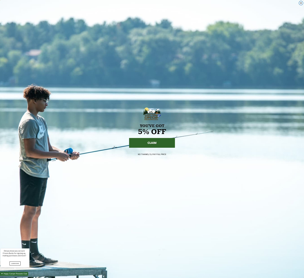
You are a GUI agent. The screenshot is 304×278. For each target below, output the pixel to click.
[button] (18, 274)
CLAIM (152, 143)
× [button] (28, 247)
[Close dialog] (301, 3)
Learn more (15, 263)
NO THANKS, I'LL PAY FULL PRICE (152, 154)
